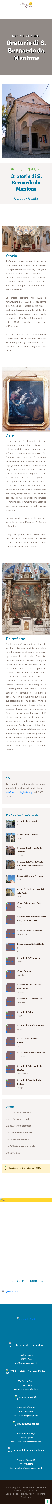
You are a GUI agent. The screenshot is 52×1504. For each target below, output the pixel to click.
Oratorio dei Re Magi (27, 821)
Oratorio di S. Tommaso (28, 957)
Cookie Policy (12, 1494)
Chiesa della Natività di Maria (31, 903)
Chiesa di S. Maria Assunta (30, 875)
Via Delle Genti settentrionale (20, 1146)
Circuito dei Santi (36, 1487)
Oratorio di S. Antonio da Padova (29, 1081)
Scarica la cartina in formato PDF (24, 1167)
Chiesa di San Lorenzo (27, 834)
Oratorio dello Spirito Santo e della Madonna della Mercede (30, 863)
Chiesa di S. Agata (25, 971)
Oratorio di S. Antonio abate (30, 998)
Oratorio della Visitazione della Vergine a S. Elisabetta (31, 918)
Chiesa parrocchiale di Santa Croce (30, 945)
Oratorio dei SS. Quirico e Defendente (29, 986)
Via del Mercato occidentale (19, 1112)
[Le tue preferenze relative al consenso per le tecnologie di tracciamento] (47, 1501)
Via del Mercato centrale (18, 1118)
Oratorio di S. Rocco (26, 1011)
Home (14, 36)
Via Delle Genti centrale (17, 1139)
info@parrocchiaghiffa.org (19, 792)
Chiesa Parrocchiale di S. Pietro (29, 1040)
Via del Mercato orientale (18, 1125)
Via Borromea (13, 1152)
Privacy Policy (27, 1494)
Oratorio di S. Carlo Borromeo (31, 1025)
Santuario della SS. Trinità (29, 930)
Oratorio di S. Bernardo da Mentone (29, 849)
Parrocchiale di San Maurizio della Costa (31, 890)
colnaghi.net (32, 1490)
